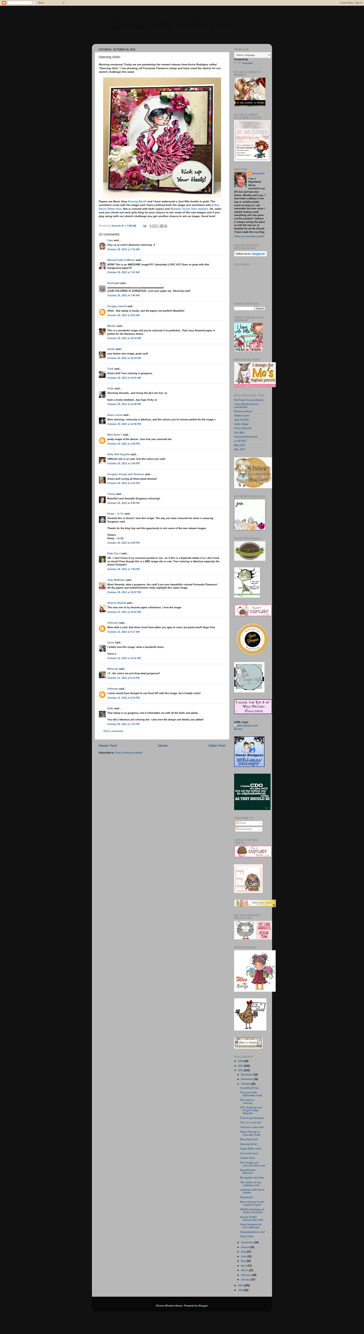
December (247, 1074)
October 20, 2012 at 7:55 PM (123, 569)
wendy (111, 349)
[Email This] (151, 226)
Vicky (110, 388)
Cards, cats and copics (170, 23)
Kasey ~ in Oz (115, 513)
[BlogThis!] (155, 226)
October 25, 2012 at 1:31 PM (123, 724)
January (246, 1279)
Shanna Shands (116, 603)
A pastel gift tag (249, 1088)
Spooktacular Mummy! (248, 1171)
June (244, 1256)
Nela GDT (239, 445)
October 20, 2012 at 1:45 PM (123, 444)
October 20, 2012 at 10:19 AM (124, 358)
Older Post (217, 746)
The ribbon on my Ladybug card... (250, 1184)
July (244, 1251)
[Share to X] (158, 226)
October (246, 1084)
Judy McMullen (116, 580)
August (245, 1247)
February (246, 1275)
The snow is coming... (247, 1101)
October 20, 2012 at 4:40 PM (123, 503)
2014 (241, 1061)
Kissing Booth (137, 201)
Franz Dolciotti (242, 428)
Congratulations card (252, 1232)
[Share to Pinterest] (165, 226)
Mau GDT (239, 449)
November (247, 1079)
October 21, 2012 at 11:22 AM (124, 658)
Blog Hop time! (249, 1139)
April (244, 1265)
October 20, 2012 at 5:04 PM (123, 543)
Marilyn (111, 326)
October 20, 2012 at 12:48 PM (124, 404)
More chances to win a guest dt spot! (252, 1203)
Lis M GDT (240, 441)
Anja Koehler (241, 419)
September (247, 1242)
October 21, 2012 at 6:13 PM (123, 678)
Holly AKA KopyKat (118, 454)
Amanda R (258, 173)
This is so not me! (250, 1122)
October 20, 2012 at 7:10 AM (123, 249)
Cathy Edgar (241, 424)
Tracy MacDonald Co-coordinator (246, 405)
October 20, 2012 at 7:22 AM (123, 272)
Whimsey (112, 669)
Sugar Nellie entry (250, 1148)
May (243, 1261)
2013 (241, 1066)
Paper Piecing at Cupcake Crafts (250, 1133)
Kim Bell (239, 432)
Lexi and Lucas (249, 1153)
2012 (241, 1070)
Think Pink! (246, 1236)
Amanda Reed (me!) (245, 437)
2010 (241, 1290)
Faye (110, 240)
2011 (241, 1285)
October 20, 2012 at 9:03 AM (123, 315)
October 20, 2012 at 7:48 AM (123, 295)
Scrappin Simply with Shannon (125, 474)
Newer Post (108, 746)
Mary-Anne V (114, 434)
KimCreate (113, 283)
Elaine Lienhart (243, 411)
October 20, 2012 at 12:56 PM (124, 424)
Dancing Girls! (248, 1144)
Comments (245, 829)
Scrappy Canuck (116, 306)
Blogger (203, 1305)
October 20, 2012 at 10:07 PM (124, 592)
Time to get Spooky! (252, 1118)
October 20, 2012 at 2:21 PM (123, 483)
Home (163, 746)
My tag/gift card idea (252, 1177)
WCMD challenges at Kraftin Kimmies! (252, 1211)
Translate (247, 63)
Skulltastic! (246, 1197)
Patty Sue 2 (114, 553)
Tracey (111, 494)
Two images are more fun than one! (252, 1164)
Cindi (110, 369)
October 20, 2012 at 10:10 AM (124, 338)
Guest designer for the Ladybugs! (251, 1226)
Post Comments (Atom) (128, 752)
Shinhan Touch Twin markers (189, 208)
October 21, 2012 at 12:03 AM (124, 612)
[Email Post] (144, 225)
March (245, 1270)
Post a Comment (113, 731)
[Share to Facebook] (162, 226)
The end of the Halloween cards (251, 1094)
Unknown (112, 623)
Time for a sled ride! (252, 1127)
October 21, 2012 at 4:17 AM (123, 632)
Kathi (110, 708)
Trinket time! (247, 1158)
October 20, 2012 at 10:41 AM (124, 378)
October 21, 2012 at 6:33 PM (123, 698)
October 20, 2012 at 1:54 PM (123, 463)
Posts (242, 823)
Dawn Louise (114, 415)
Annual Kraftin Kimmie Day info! (251, 1218)
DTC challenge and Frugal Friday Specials (251, 1110)
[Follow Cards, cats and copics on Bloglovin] (250, 255)
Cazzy (110, 642)
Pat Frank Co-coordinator (249, 400)
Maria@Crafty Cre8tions (121, 260)
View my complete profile (249, 236)
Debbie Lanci (241, 415)
